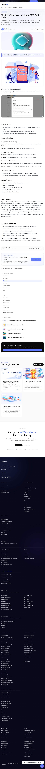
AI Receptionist (27, 485)
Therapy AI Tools (4, 714)
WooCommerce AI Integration (30, 650)
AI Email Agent (4, 553)
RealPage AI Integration (6, 654)
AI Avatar (3, 566)
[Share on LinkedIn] (37, 29)
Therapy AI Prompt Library (6, 718)
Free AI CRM (3, 601)
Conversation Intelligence (6, 751)
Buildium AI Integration (6, 661)
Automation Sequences (5, 579)
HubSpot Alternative (28, 732)
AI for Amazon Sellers (28, 646)
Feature (4, 12)
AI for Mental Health (5, 699)
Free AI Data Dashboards (6, 605)
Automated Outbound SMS (6, 576)
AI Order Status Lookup (28, 639)
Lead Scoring (4, 737)
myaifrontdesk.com (20, 54)
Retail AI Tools (26, 654)
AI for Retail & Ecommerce (6, 521)
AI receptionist (4, 466)
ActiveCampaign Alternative (29, 749)
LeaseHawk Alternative (5, 669)
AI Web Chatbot (4, 551)
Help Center (26, 492)
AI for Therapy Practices (6, 523)
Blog (5, 7)
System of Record (4, 747)
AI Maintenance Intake (5, 646)
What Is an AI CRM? (5, 732)
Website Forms (4, 560)
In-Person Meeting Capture (6, 564)
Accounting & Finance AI (6, 530)
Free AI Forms (26, 599)
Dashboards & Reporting (29, 558)
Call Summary (4, 754)
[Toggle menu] (42, 4)
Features (25, 494)
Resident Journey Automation (7, 637)
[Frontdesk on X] (2, 477)
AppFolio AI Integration (6, 656)
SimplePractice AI (4, 705)
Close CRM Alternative (28, 747)
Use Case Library (27, 498)
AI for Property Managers (6, 676)
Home (2, 7)
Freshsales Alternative (28, 754)
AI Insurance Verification (6, 703)
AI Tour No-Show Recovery (6, 644)
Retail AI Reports (27, 661)
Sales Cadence (4, 745)
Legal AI (3, 532)
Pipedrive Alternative (28, 737)
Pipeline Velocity (4, 743)
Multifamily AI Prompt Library (7, 682)
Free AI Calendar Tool (5, 603)
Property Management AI (6, 525)
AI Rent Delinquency (5, 648)
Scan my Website (33, 1)
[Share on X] (35, 29)
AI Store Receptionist (28, 637)
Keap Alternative (27, 745)
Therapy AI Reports (5, 720)
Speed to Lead (4, 741)
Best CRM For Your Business (29, 730)
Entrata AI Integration (5, 659)
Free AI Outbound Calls (28, 605)
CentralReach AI (4, 711)
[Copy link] (42, 29)
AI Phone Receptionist (5, 549)
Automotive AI (4, 534)
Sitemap (25, 503)
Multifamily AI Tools (5, 678)
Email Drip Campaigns (5, 581)
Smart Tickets (26, 551)
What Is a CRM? (4, 730)
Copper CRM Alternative (28, 751)
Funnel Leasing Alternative (6, 665)
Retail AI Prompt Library (28, 659)
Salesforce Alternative (28, 734)
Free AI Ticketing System (28, 601)
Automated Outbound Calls (6, 574)
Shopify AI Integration (28, 648)
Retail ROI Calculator (28, 656)
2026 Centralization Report (29, 509)
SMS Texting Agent (5, 556)
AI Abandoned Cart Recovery (29, 641)
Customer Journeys (27, 496)
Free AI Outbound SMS (5, 607)
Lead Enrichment (4, 739)
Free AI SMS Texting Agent (6, 597)
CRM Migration (4, 749)
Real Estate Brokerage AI (6, 528)
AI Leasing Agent (4, 641)
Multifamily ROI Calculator (6, 680)
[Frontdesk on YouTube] (8, 477)
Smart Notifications (27, 556)
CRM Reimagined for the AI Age (30, 488)
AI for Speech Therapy (5, 696)
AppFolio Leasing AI (5, 671)
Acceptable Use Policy (40, 765)
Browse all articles (37, 364)
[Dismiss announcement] (44, 1)
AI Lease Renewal (4, 650)
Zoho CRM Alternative (28, 739)
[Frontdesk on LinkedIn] (5, 477)
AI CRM (25, 549)
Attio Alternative (27, 756)
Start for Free (36, 259)
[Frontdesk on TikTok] (10, 477)
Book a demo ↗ (4, 472)
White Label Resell (5, 492)
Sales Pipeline (4, 734)
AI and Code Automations (6, 583)
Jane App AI (3, 709)
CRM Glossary (4, 728)
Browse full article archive (16, 268)
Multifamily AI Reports (5, 684)
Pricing (2, 488)
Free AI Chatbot (27, 597)
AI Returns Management (29, 644)
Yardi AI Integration (5, 652)
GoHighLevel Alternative (28, 743)
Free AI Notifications (28, 603)
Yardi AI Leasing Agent (5, 674)
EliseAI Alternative (5, 663)
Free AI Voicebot (4, 599)
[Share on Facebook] (40, 29)
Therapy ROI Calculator (6, 716)
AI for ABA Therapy (5, 694)
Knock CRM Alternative (5, 667)
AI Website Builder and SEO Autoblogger (9, 558)
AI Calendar (26, 553)
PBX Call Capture (4, 562)
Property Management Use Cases (7, 639)
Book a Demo (27, 445)
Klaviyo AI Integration (28, 652)
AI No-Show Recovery (5, 701)
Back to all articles (6, 268)
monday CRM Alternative (29, 741)
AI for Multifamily (4, 519)
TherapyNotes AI (4, 707)
